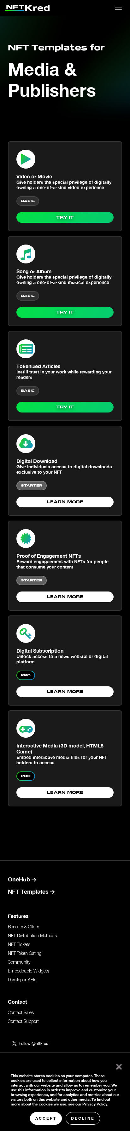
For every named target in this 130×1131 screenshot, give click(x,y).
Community (19, 963)
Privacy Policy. (95, 1104)
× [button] (117, 1065)
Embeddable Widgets (28, 971)
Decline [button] (83, 1118)
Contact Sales (21, 1013)
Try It (65, 218)
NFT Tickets (19, 945)
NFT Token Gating (25, 954)
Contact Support (23, 1022)
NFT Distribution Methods (32, 936)
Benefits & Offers (23, 927)
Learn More (65, 502)
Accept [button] (45, 1118)
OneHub (20, 879)
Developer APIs (22, 980)
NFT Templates (29, 891)
